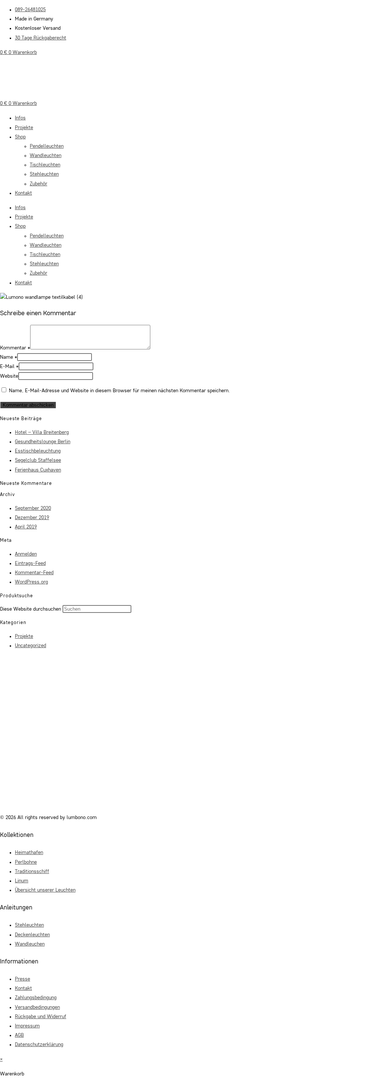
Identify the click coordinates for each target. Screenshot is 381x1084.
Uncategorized (30, 645)
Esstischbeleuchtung (38, 451)
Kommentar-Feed (34, 572)
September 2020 (33, 508)
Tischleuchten (45, 164)
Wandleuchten (45, 155)
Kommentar (15, 348)
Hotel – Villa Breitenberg (42, 432)
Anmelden (26, 554)
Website (9, 376)
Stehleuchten (44, 174)
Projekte (24, 127)
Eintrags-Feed (30, 563)
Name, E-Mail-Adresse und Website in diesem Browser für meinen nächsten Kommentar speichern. (119, 390)
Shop (20, 137)
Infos (20, 118)
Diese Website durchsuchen (31, 609)
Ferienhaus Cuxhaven (38, 470)
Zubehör (38, 183)
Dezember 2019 (32, 517)
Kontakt (23, 193)
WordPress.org (31, 582)
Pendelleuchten (47, 146)
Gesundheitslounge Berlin (42, 441)
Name (8, 357)
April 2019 (26, 527)
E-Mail (9, 366)
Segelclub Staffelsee (38, 460)
